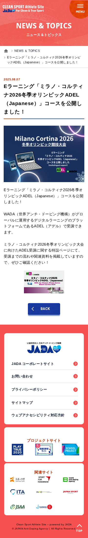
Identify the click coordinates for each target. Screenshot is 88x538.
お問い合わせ (22, 376)
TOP (79, 531)
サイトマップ (22, 403)
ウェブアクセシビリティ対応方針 (38, 415)
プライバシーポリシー (29, 389)
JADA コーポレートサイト (32, 364)
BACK (45, 309)
